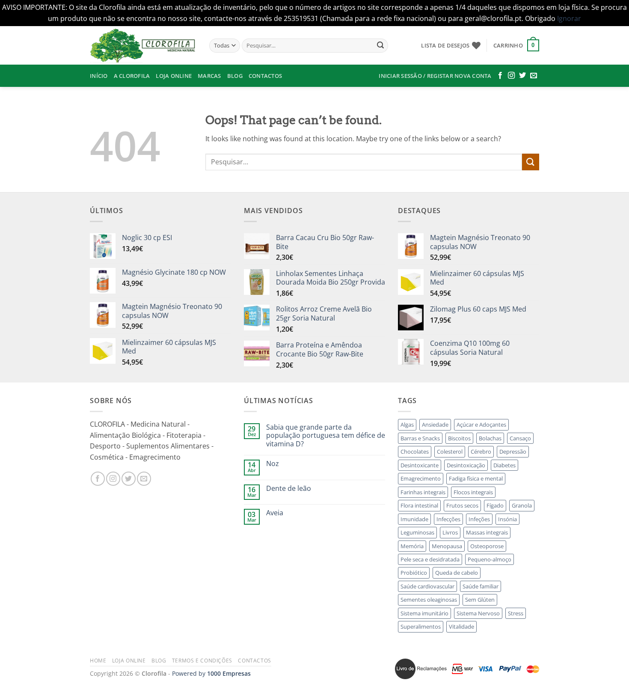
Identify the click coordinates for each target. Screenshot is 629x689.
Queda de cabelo (456, 572)
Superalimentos (421, 626)
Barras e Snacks (420, 438)
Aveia (274, 513)
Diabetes (504, 465)
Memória (412, 546)
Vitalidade (461, 626)
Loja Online (174, 76)
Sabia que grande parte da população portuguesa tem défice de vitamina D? (325, 435)
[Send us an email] (533, 76)
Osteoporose (487, 546)
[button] (516, 45)
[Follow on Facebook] (500, 76)
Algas (407, 424)
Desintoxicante (420, 465)
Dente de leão (288, 488)
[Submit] (380, 45)
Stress (515, 613)
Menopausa (447, 546)
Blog (235, 76)
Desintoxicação (466, 465)
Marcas (209, 76)
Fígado (495, 505)
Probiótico (414, 572)
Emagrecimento (421, 478)
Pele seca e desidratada (430, 559)
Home (98, 660)
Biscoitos (459, 438)
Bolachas (490, 438)
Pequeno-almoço (489, 559)
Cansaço (520, 438)
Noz (272, 464)
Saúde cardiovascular (427, 586)
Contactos (265, 76)
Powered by (211, 673)
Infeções (479, 519)
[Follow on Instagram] (511, 76)
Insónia (507, 519)
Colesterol (450, 451)
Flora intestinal (419, 505)
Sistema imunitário (424, 613)
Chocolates (415, 451)
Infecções (448, 519)
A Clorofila (132, 76)
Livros (450, 532)
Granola (522, 505)
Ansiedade (435, 424)
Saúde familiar (480, 586)
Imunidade (414, 519)
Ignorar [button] (569, 18)
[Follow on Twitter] (522, 76)
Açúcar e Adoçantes (481, 424)
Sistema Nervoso (478, 613)
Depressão (512, 451)
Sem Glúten (480, 599)
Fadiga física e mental (476, 478)
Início (99, 76)
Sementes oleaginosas (429, 599)
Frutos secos (462, 505)
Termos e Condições (202, 660)
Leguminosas (417, 532)
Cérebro (481, 451)
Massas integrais (487, 532)
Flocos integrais (473, 492)
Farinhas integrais (423, 492)
